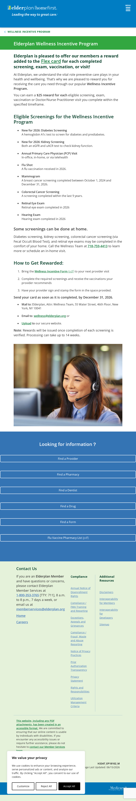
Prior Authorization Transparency (79, 666)
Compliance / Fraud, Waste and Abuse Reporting (78, 638)
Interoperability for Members (108, 600)
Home (21, 616)
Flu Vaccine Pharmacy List (65, 538)
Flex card (51, 61)
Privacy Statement (77, 678)
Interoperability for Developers (108, 613)
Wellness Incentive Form (51, 271)
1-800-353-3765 (27, 595)
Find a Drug (68, 506)
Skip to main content (16, 6)
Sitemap (104, 624)
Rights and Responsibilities (80, 689)
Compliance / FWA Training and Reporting (79, 607)
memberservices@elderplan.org (40, 609)
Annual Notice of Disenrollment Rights (80, 592)
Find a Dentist (68, 490)
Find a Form (68, 522)
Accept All (69, 786)
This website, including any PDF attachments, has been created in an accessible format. (38, 724)
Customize (23, 786)
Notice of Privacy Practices (80, 653)
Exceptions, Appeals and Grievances (78, 621)
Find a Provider (68, 459)
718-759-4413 (97, 246)
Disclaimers (106, 592)
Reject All (46, 786)
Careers (22, 622)
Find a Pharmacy (68, 474)
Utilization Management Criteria (78, 702)
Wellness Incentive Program (29, 31)
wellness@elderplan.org (50, 316)
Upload (26, 323)
